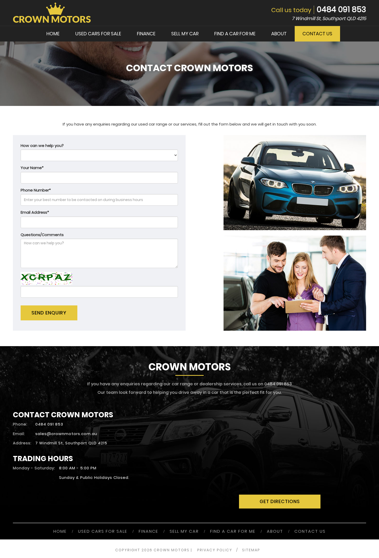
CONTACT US (317, 33)
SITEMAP (251, 550)
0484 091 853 (341, 9)
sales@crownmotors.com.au (66, 433)
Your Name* (32, 167)
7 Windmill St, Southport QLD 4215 (329, 18)
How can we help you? (42, 145)
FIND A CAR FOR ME (235, 33)
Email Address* (35, 212)
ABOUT (279, 33)
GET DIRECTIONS (280, 501)
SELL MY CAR (185, 33)
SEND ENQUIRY (49, 313)
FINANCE (146, 33)
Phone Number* (36, 190)
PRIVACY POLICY (214, 550)
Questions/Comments (42, 234)
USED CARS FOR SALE (98, 33)
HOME (53, 33)
